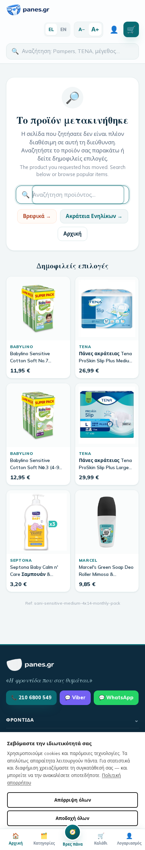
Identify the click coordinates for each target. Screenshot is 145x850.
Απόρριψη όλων (72, 800)
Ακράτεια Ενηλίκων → (94, 216)
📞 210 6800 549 (31, 698)
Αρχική (72, 233)
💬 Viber (75, 698)
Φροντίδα (72, 720)
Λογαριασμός (129, 839)
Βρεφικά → (37, 216)
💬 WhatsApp (116, 698)
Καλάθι (101, 839)
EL (51, 29)
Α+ (95, 29)
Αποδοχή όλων (72, 818)
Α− (82, 29)
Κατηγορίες (44, 839)
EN (63, 29)
